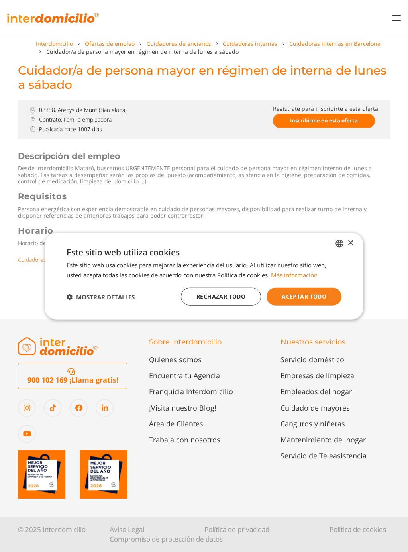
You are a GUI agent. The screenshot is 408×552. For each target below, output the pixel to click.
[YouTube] (27, 434)
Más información (294, 275)
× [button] (350, 243)
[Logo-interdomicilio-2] (58, 346)
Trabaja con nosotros (184, 439)
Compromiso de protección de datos (166, 539)
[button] (396, 18)
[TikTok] (53, 408)
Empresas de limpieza (317, 375)
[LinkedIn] (105, 408)
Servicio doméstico (312, 359)
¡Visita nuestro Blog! (182, 408)
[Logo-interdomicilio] (53, 18)
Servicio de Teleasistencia (323, 455)
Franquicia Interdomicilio (191, 391)
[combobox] (339, 243)
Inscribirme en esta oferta (324, 120)
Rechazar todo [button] (220, 296)
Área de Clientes (176, 423)
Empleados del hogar (316, 391)
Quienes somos (175, 359)
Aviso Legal (127, 529)
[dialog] (204, 276)
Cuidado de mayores (315, 408)
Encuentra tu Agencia (184, 375)
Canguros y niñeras (312, 423)
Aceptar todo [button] (304, 296)
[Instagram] (27, 408)
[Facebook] (79, 408)
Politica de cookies (358, 529)
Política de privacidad (236, 529)
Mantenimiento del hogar (323, 439)
